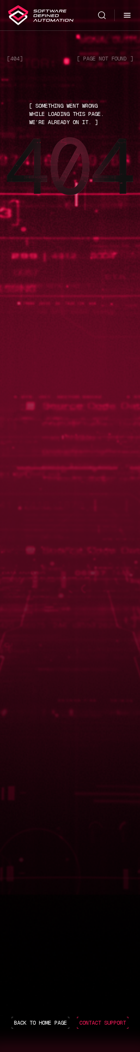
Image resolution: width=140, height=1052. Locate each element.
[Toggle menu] (127, 15)
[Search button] (102, 14)
